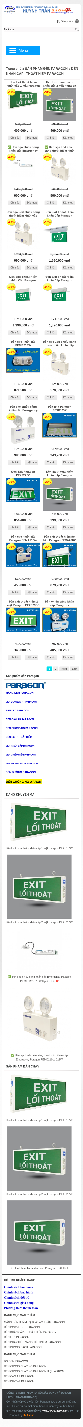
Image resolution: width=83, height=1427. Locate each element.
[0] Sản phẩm (65, 21)
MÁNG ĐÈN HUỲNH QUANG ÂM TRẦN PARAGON (34, 1322)
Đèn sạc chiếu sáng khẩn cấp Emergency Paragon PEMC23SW (23, 409)
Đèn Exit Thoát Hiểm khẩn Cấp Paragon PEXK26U (23, 279)
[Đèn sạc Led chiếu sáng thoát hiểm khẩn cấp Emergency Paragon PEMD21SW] (59, 364)
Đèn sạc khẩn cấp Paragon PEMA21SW (23, 538)
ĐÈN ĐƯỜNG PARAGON (19, 1381)
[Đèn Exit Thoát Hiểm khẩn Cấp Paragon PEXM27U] (59, 234)
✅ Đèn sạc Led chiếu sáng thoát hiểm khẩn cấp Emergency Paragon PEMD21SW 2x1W (59, 149)
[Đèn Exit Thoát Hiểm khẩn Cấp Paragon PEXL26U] (59, 299)
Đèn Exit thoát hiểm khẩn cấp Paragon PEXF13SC (59, 474)
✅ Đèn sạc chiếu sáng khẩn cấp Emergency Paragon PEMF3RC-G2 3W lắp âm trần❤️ (23, 149)
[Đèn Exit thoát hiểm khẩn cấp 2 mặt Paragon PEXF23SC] (59, 104)
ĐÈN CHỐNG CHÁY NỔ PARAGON (25, 1366)
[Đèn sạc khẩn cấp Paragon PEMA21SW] (23, 559)
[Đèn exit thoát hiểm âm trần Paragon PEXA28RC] (59, 559)
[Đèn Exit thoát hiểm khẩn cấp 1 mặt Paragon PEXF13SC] (23, 104)
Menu (23, 51)
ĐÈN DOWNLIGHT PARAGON (22, 1327)
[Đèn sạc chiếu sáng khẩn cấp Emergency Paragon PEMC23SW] (23, 429)
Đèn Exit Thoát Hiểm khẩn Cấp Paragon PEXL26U (60, 279)
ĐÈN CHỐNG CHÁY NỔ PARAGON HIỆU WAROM (34, 1371)
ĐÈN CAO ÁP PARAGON (19, 1376)
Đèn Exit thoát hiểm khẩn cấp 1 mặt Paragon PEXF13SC (23, 84)
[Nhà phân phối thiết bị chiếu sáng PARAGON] (41, 9)
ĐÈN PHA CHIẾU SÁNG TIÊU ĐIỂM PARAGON (32, 1342)
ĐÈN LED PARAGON (16, 1337)
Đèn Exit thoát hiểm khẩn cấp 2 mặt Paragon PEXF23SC (59, 84)
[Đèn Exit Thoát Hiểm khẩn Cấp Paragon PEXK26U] (23, 299)
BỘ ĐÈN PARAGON (16, 1361)
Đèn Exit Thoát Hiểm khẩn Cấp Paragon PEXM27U (60, 214)
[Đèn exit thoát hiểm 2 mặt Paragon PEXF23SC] (23, 624)
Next (64, 668)
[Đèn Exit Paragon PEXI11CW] (59, 429)
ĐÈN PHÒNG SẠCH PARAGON (23, 1347)
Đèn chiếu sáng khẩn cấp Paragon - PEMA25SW (59, 604)
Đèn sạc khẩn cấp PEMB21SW (23, 343)
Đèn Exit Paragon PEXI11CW (60, 408)
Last (74, 668)
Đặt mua (32, 137)
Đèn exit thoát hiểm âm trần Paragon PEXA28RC (59, 538)
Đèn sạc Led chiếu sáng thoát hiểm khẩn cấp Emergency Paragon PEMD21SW (59, 344)
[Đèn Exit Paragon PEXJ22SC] (23, 494)
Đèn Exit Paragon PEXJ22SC (23, 473)
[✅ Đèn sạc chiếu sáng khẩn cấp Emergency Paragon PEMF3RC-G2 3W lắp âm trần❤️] (23, 169)
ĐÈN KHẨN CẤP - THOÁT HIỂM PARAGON (30, 1332)
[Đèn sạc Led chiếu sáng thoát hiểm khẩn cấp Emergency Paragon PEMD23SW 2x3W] (23, 234)
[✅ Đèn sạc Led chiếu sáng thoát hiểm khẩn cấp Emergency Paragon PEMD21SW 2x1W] (59, 169)
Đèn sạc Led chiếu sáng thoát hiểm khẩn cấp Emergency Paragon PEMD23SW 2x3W (23, 214)
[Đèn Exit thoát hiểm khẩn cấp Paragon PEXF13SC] (59, 494)
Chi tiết (14, 137)
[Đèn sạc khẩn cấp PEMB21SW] (23, 364)
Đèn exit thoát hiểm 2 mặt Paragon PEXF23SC (23, 603)
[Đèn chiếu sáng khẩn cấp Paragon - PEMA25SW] (59, 624)
